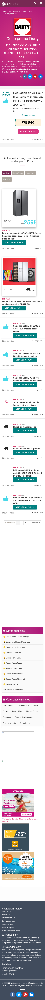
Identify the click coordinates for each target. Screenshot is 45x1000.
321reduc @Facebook (9, 970)
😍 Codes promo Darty (12, 657)
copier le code (29, 115)
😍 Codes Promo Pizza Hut (14, 679)
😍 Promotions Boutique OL (14, 668)
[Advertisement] (22, 554)
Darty (30, 11)
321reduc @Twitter (8, 974)
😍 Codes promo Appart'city (14, 647)
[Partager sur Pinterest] (35, 76)
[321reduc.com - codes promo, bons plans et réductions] (10, 3)
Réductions (6, 914)
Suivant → (36, 522)
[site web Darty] (22, 26)
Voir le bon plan (13, 242)
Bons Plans (30, 173)
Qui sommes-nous (8, 921)
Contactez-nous (7, 924)
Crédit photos (6, 964)
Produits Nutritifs (9, 723)
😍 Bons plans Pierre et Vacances (16, 642)
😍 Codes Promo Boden (12, 663)
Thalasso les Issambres (24, 717)
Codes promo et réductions (16, 11)
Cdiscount (7, 717)
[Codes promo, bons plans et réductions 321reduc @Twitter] (19, 995)
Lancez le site (27, 131)
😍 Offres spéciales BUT (13, 652)
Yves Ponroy (24, 705)
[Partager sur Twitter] (30, 76)
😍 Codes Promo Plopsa (13, 673)
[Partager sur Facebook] (25, 76)
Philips (5, 711)
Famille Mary (17, 711)
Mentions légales (8, 927)
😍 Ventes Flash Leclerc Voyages (16, 636)
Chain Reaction (9, 705)
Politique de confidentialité (11, 930)
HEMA (35, 705)
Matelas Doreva (32, 711)
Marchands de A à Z (9, 917)
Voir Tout (6, 173)
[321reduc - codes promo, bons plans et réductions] (32, 995)
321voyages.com (11, 947)
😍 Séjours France (10, 684)
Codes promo (6, 911)
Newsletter (6, 179)
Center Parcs (25, 723)
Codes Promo (18, 173)
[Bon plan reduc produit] (22, 55)
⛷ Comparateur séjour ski (13, 689)
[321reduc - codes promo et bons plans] (25, 995)
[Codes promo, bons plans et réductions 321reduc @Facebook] (13, 995)
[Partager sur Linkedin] (40, 76)
